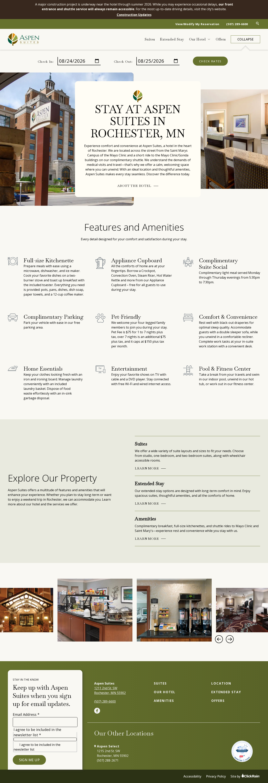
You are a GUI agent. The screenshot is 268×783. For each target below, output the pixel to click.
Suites (150, 39)
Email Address (26, 714)
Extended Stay (172, 39)
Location (221, 683)
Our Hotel (197, 39)
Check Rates (210, 61)
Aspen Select (108, 746)
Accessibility (192, 776)
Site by (236, 776)
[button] (219, 639)
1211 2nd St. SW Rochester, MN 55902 (110, 690)
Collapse (245, 39)
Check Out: (123, 62)
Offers (221, 39)
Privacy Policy (216, 776)
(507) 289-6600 (237, 24)
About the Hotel (134, 186)
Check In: (46, 62)
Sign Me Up (29, 759)
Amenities (164, 701)
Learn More (147, 468)
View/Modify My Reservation (197, 24)
